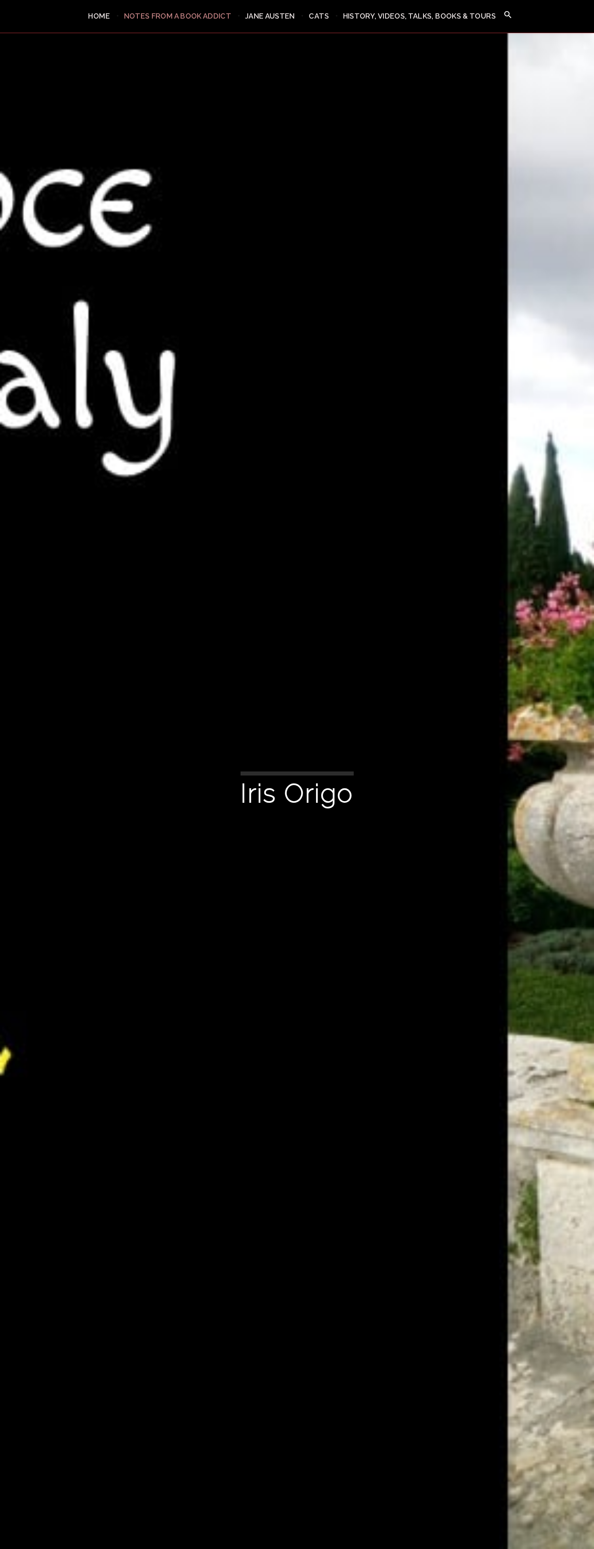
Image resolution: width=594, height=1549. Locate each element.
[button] (508, 15)
